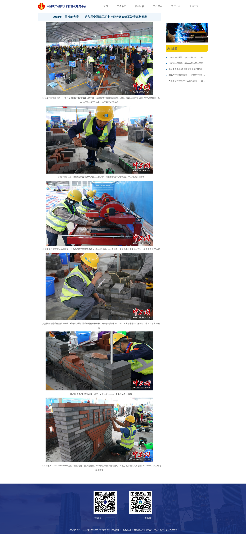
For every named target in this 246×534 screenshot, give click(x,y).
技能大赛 (139, 6)
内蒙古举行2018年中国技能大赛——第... (187, 81)
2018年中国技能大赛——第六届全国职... (187, 57)
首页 (105, 6)
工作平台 (157, 6)
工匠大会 (175, 6)
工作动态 (121, 6)
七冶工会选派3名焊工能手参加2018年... (186, 69)
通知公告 (193, 6)
